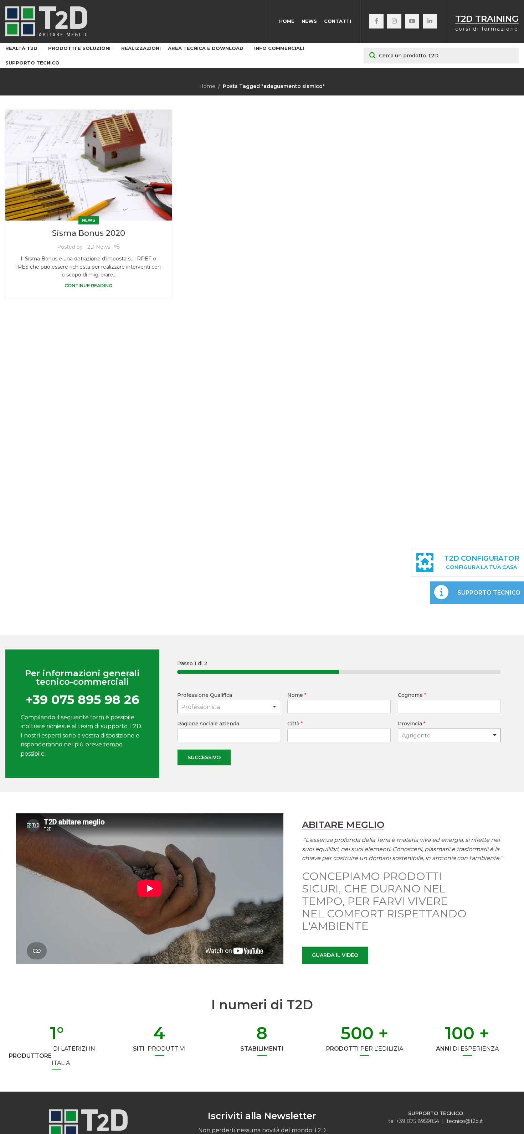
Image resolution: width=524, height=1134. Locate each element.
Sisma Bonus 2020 (88, 233)
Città (295, 723)
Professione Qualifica (204, 695)
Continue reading (88, 285)
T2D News (97, 247)
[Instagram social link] (394, 21)
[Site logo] (46, 21)
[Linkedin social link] (430, 21)
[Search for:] (441, 55)
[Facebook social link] (376, 21)
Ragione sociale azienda (208, 723)
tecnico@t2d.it (465, 1121)
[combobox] (449, 735)
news (88, 220)
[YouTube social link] (412, 21)
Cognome (412, 695)
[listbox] (228, 706)
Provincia (411, 723)
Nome (296, 695)
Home (207, 86)
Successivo (204, 757)
